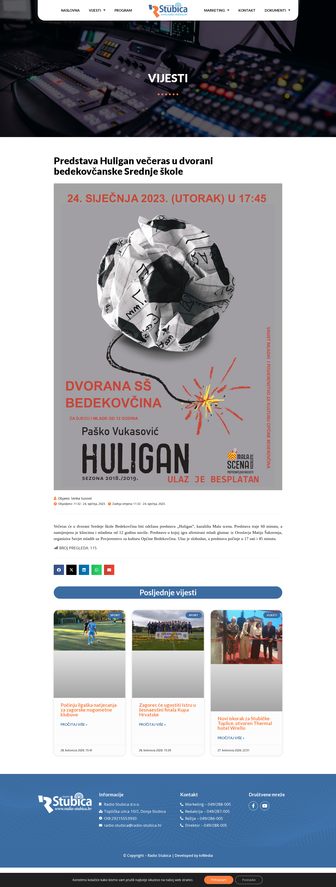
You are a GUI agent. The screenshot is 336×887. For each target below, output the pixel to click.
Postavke (249, 880)
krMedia (206, 855)
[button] (59, 570)
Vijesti (95, 10)
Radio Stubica (159, 855)
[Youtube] (264, 805)
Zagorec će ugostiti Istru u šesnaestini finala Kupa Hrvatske (167, 709)
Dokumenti (275, 10)
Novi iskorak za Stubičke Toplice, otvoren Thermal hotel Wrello (245, 723)
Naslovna (70, 10)
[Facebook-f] (253, 805)
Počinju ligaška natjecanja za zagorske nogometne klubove (89, 709)
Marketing (214, 10)
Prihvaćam (219, 880)
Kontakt (247, 10)
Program (123, 10)
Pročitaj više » (74, 724)
